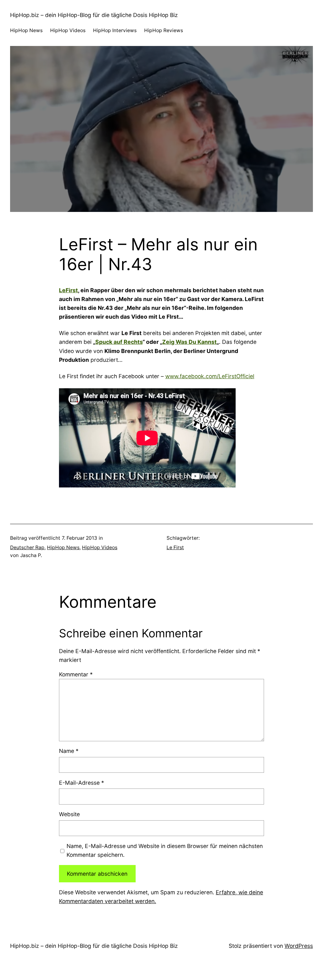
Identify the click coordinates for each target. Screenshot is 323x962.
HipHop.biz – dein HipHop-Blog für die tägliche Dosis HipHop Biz (94, 15)
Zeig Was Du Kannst (189, 342)
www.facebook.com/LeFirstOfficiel (209, 376)
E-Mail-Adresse (81, 782)
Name (69, 751)
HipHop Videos (99, 547)
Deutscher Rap (27, 547)
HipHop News (63, 547)
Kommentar (76, 674)
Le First (175, 547)
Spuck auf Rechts (119, 342)
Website (69, 814)
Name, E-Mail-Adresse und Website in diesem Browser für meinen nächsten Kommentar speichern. (165, 850)
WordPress (299, 945)
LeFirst (68, 290)
